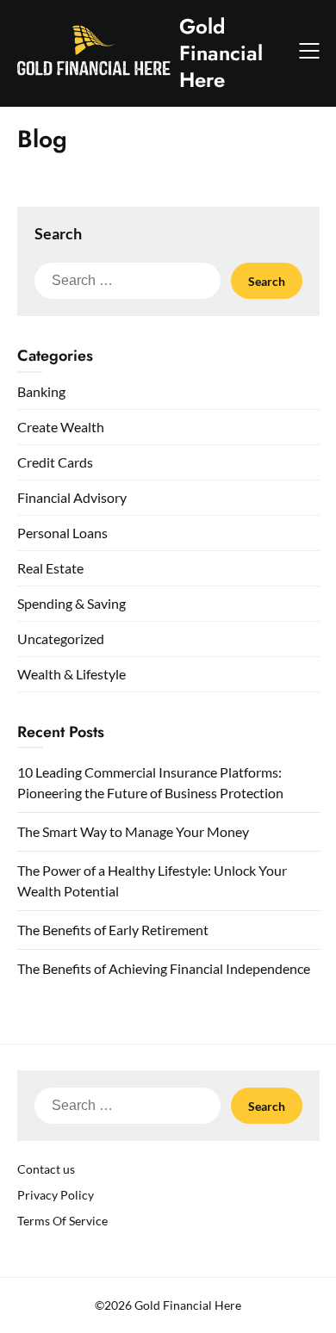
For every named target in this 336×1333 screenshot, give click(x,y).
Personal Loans (62, 532)
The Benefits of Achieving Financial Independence (163, 968)
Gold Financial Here (221, 53)
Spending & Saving (71, 603)
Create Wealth (60, 426)
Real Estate (50, 568)
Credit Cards (55, 462)
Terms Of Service (62, 1220)
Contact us (46, 1169)
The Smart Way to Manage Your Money (133, 831)
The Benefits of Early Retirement (112, 929)
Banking (41, 391)
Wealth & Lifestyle (71, 674)
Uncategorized (60, 638)
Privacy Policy (55, 1194)
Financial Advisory (72, 497)
